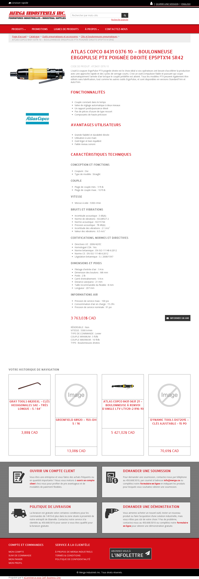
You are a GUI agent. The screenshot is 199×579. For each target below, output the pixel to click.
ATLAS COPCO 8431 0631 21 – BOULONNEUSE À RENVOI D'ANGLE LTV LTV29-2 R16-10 (123, 404)
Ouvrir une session (167, 3)
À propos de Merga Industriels (74, 551)
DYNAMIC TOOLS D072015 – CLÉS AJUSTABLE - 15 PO (169, 421)
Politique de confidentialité (72, 559)
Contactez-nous (116, 29)
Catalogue (34, 36)
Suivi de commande (20, 555)
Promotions (40, 29)
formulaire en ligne (150, 483)
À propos (91, 29)
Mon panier (15, 559)
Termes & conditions (68, 555)
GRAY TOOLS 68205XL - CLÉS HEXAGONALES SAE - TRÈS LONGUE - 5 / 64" (29, 404)
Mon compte (16, 551)
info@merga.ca (172, 480)
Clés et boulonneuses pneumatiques (99, 36)
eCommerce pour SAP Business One (42, 577)
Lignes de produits (66, 29)
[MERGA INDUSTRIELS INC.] (37, 15)
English (185, 3)
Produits (18, 29)
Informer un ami (179, 318)
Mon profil (15, 562)
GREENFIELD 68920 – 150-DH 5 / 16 (76, 421)
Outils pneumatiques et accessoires (60, 36)
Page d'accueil (19, 36)
